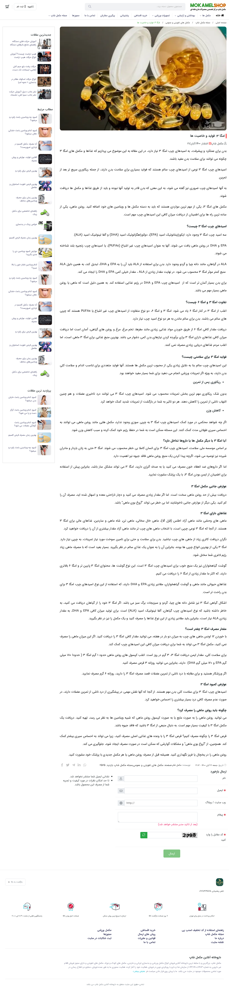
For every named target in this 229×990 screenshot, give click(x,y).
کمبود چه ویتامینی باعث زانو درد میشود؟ (23, 119)
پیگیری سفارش (107, 15)
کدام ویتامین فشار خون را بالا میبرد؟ (24, 266)
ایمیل (220, 790)
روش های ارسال (146, 934)
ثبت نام (20, 6)
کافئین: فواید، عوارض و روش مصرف (24, 159)
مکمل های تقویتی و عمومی (177, 22)
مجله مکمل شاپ (59, 15)
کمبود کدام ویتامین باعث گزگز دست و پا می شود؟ (23, 411)
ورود (29, 6)
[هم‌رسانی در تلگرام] (73, 765)
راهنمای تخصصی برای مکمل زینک (24, 212)
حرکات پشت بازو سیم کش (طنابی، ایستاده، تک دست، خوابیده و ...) (24, 68)
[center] (89, 7)
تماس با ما (89, 15)
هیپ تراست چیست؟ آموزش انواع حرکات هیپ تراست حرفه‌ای (23, 55)
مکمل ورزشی (104, 930)
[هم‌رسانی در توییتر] (68, 765)
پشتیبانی (124, 15)
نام (224, 778)
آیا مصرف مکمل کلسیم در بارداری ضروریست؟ (26, 145)
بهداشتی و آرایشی (186, 15)
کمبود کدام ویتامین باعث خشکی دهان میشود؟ (22, 132)
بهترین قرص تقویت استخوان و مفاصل (23, 186)
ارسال (172, 853)
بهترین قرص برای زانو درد (26, 171)
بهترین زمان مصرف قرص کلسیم (23, 237)
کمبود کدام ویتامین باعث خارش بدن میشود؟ (22, 399)
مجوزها (75, 15)
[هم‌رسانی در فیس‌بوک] (62, 765)
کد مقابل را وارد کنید (216, 837)
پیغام (220, 815)
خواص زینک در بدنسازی (26, 224)
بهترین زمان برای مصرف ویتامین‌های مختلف (26, 199)
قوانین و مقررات (146, 938)
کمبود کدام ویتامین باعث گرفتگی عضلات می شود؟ (25, 424)
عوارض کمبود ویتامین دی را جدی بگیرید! (25, 253)
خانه (218, 16)
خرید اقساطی (140, 15)
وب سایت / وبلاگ (215, 802)
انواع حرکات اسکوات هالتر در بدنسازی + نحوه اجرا (23, 81)
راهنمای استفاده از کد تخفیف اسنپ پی (203, 930)
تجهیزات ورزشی (162, 15)
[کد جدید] (143, 835)
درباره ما (219, 938)
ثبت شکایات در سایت (99, 938)
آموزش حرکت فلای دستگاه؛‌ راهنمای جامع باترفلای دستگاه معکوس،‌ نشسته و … (23, 43)
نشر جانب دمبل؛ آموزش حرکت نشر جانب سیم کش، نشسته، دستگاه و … (22, 93)
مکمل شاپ (176, 765)
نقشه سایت (217, 942)
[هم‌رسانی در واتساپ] (85, 765)
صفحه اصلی (221, 22)
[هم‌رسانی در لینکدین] (79, 765)
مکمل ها (206, 15)
